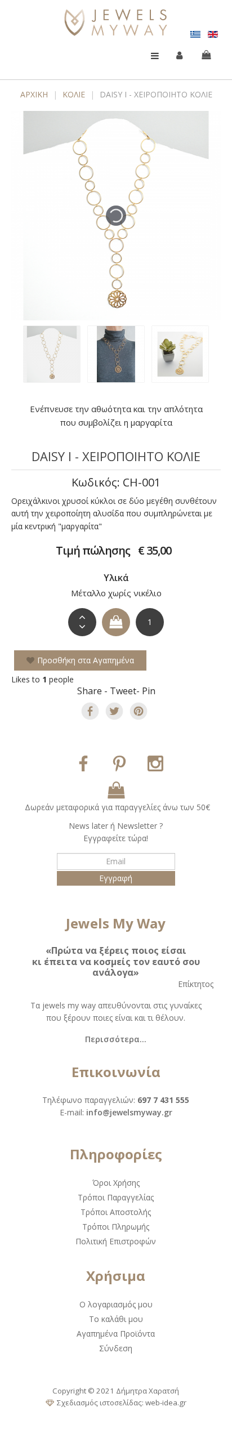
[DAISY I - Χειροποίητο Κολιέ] (52, 354)
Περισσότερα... (115, 1039)
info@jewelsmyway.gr (129, 1112)
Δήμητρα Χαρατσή (147, 1391)
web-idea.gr (165, 1402)
